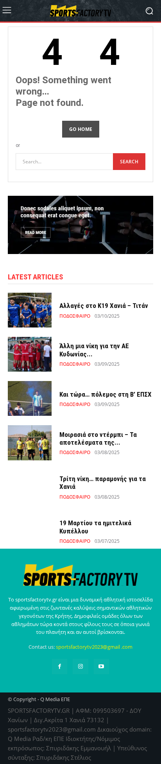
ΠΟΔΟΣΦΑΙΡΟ (74, 316)
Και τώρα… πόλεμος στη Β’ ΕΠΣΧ (105, 394)
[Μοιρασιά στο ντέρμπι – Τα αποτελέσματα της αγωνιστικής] (30, 442)
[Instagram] (80, 666)
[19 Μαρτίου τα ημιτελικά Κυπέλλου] (30, 531)
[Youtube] (101, 666)
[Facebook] (59, 666)
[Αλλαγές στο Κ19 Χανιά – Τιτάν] (30, 310)
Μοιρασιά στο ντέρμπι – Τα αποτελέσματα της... (98, 438)
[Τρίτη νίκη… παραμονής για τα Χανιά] (30, 487)
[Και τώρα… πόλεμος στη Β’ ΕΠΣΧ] (30, 398)
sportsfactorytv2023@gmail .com (94, 646)
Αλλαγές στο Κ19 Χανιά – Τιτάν (103, 306)
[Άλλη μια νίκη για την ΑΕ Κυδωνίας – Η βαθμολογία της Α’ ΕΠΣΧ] (30, 354)
